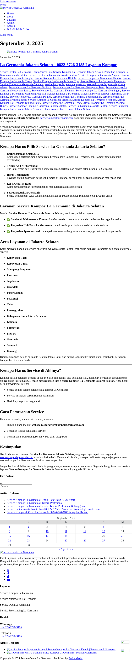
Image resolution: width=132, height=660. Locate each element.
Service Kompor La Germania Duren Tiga (56, 81)
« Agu (62, 549)
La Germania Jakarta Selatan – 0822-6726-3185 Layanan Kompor (58, 64)
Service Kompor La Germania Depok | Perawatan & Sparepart (41, 499)
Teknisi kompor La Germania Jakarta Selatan (66, 109)
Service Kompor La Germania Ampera (99, 75)
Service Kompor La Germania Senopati (49, 99)
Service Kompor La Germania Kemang (53, 90)
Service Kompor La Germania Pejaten (30, 96)
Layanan (11, 19)
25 (66, 540)
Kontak (11, 25)
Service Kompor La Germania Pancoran (69, 93)
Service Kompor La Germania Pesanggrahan (76, 96)
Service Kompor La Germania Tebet (61, 102)
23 (28, 540)
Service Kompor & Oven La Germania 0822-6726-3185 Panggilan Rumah (47, 512)
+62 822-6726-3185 (11, 627)
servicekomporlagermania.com (56, 117)
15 (9, 535)
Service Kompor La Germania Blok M (55, 78)
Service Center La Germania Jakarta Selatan (53, 75)
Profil (10, 16)
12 (85, 531)
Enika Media (75, 658)
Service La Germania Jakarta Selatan (88, 105)
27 (103, 540)
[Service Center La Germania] (17, 7)
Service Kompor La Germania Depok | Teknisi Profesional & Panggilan (46, 506)
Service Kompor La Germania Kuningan (98, 90)
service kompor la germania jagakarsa (65, 84)
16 (28, 535)
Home (10, 13)
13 (103, 531)
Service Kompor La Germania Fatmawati (102, 81)
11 (66, 531)
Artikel (10, 22)
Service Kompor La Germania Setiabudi (94, 99)
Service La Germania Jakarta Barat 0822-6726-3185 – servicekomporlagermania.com (53, 509)
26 (85, 540)
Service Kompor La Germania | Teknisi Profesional (34, 502)
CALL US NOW (19, 28)
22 (9, 540)
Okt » (70, 549)
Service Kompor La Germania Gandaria (21, 84)
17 (47, 535)
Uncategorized (39, 72)
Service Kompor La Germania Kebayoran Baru (78, 87)
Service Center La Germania (15, 72)
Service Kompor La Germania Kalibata (30, 87)
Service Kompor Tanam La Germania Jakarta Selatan (37, 105)
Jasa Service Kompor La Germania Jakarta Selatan (75, 72)
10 (47, 531)
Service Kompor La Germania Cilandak (99, 78)
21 (122, 535)
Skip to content (8, 1)
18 (66, 535)
